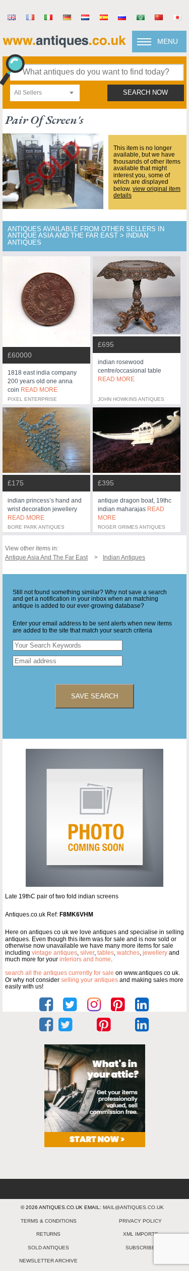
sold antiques (48, 1247)
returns (48, 1234)
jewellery (155, 952)
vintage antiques (54, 952)
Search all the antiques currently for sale (59, 972)
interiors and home (85, 959)
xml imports (140, 1234)
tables (105, 952)
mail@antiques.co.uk (133, 1207)
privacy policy (140, 1221)
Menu (167, 41)
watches (128, 952)
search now (145, 92)
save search (94, 696)
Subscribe (140, 1247)
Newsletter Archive (48, 1260)
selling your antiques (89, 979)
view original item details (146, 192)
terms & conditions (49, 1221)
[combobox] (45, 93)
